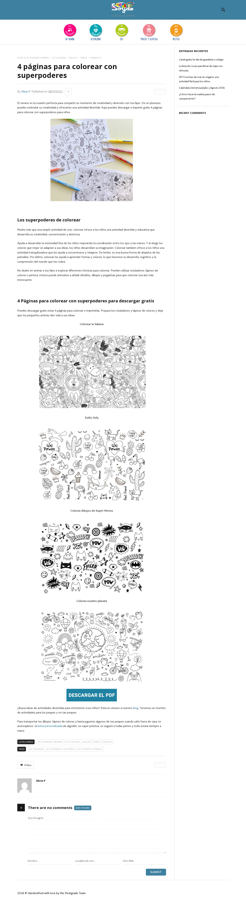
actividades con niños (61, 749)
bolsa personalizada (50, 726)
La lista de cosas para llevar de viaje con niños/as (201, 68)
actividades (36, 749)
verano (107, 741)
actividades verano (50, 741)
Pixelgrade (71, 893)
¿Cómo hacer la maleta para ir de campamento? (197, 96)
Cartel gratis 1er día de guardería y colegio (201, 59)
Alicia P (25, 91)
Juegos (86, 741)
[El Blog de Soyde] (123, 7)
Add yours (83, 807)
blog (135, 708)
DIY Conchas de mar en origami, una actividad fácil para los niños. (199, 79)
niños (96, 741)
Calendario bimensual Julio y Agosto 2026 (202, 87)
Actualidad (72, 741)
